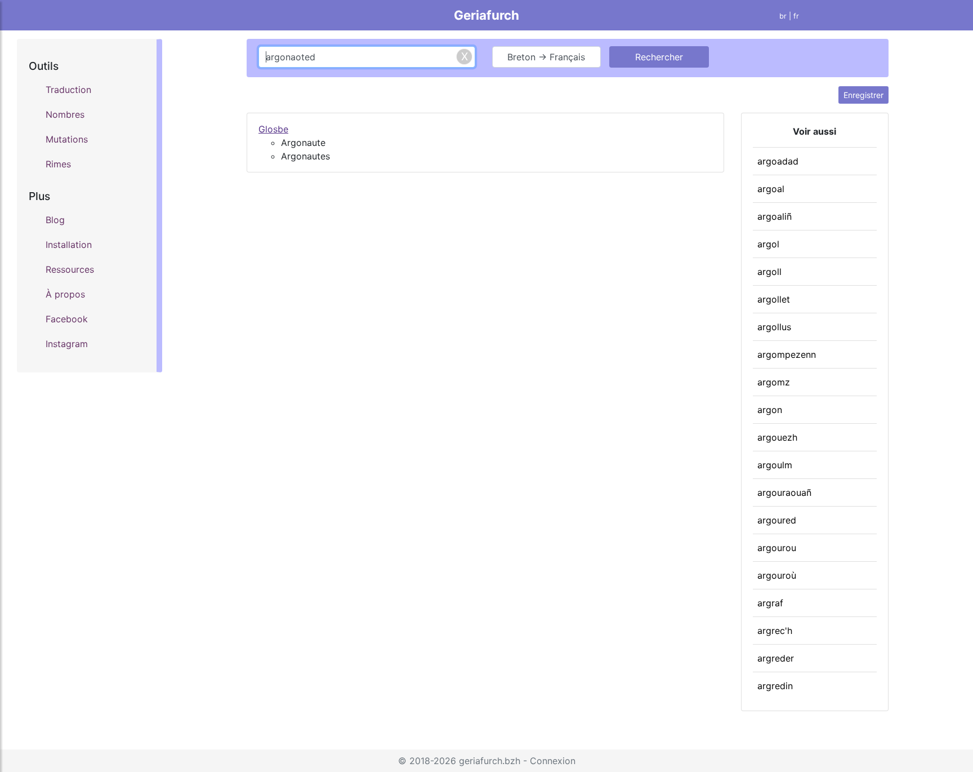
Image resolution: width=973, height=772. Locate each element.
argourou (776, 547)
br (783, 16)
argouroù (776, 575)
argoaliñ (774, 216)
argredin (775, 685)
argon (769, 409)
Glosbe (273, 129)
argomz (773, 382)
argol (768, 244)
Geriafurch (486, 15)
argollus (774, 326)
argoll (769, 271)
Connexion (552, 760)
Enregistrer (863, 95)
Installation (69, 244)
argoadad (777, 161)
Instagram (67, 343)
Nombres (65, 114)
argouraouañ (784, 492)
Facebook (67, 319)
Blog (55, 219)
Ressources (70, 269)
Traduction (68, 89)
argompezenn (786, 354)
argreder (775, 658)
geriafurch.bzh (489, 760)
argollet (773, 299)
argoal (770, 188)
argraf (770, 603)
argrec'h (774, 630)
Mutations (67, 139)
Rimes (58, 164)
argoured (776, 520)
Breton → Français (546, 57)
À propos (65, 294)
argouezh (777, 437)
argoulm (774, 465)
